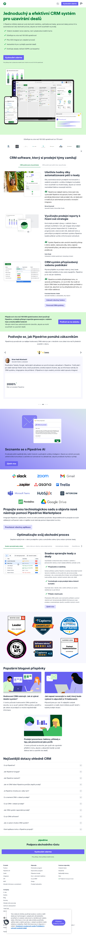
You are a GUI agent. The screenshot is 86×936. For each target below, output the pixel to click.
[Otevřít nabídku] (81, 3)
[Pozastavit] (81, 151)
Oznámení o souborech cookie (26, 926)
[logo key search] (47, 404)
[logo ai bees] (43, 404)
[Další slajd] (80, 352)
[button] (6, 922)
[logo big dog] (45, 404)
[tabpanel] (43, 240)
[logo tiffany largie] (39, 404)
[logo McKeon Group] (41, 404)
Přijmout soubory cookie (58, 922)
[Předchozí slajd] (5, 352)
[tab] (29, 165)
